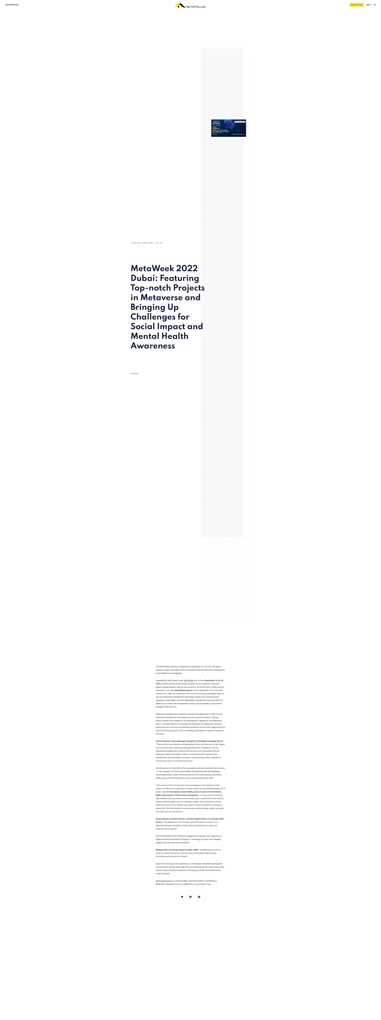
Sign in (368, 5)
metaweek (135, 373)
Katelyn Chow (147, 243)
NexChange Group (163, 881)
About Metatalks (12, 5)
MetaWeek (188, 680)
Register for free (357, 4)
